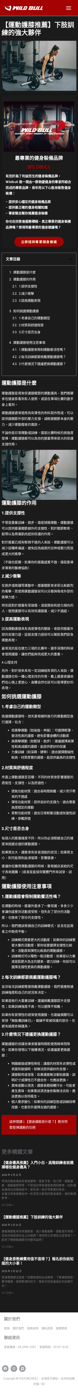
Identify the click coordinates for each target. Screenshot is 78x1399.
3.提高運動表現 (29, 301)
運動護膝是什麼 (24, 272)
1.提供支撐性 (28, 286)
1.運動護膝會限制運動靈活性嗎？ (42, 350)
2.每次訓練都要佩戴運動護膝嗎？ (42, 357)
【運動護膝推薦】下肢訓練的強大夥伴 (32, 1217)
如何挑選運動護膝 (26, 311)
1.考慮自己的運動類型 (34, 318)
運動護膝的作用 (24, 279)
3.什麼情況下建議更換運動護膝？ (42, 364)
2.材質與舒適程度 (31, 325)
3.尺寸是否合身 (29, 332)
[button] (70, 259)
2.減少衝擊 (26, 294)
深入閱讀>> (8, 1205)
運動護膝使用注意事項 (29, 343)
